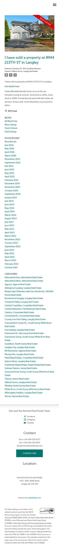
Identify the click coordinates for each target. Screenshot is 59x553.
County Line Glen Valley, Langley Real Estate (25, 319)
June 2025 (9, 169)
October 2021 (11, 267)
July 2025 (9, 166)
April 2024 (10, 211)
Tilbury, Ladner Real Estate (17, 378)
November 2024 (12, 187)
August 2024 (11, 197)
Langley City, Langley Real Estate (20, 347)
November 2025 (12, 159)
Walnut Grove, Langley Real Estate (25, 71)
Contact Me (29, 453)
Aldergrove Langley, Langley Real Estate (23, 288)
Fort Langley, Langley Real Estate (20, 330)
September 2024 (12, 194)
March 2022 (10, 260)
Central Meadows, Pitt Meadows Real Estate (25, 308)
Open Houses (11, 128)
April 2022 (10, 257)
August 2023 (11, 218)
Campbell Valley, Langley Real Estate (22, 302)
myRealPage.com (34, 498)
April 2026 (10, 152)
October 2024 (11, 190)
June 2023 (9, 225)
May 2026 (9, 148)
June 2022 (9, 250)
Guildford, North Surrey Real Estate (21, 343)
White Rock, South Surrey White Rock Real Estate (27, 389)
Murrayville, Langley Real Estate (19, 354)
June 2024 (9, 204)
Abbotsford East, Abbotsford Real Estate (23, 277)
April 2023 (10, 232)
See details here (12, 86)
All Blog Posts (11, 121)
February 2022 (11, 264)
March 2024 (10, 215)
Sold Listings (11, 131)
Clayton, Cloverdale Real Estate (19, 312)
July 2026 (9, 145)
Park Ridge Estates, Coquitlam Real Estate (24, 357)
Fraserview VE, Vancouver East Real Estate (24, 333)
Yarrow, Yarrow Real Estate (17, 396)
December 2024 (12, 183)
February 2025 (11, 180)
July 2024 (9, 201)
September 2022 (12, 246)
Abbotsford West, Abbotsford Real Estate (24, 281)
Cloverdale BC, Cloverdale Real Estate (22, 315)
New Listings (11, 124)
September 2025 (12, 162)
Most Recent (10, 141)
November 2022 (12, 239)
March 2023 (10, 236)
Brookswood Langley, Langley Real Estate (24, 298)
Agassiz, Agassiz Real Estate (18, 284)
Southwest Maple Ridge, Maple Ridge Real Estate (28, 364)
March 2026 (10, 155)
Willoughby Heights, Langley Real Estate (23, 392)
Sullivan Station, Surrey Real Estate (21, 368)
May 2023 (9, 229)
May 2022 (9, 253)
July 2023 (9, 222)
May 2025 (9, 173)
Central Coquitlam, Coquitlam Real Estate (24, 305)
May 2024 (9, 208)
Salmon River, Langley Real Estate (20, 361)
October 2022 (11, 243)
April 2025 (10, 176)
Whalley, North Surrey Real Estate (20, 385)
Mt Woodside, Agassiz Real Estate (20, 350)
